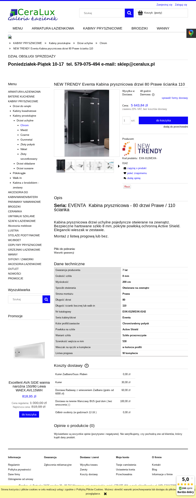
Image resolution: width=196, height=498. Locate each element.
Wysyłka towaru (89, 464)
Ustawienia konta (125, 469)
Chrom (24, 125)
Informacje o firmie (162, 474)
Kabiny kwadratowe (24, 110)
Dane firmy (14, 474)
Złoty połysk (27, 144)
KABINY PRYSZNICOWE (23, 101)
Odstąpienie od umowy (20, 479)
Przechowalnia (124, 474)
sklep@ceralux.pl (136, 64)
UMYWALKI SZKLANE (21, 216)
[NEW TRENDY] (142, 148)
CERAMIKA (15, 211)
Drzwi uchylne (25, 120)
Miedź (24, 130)
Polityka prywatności (19, 469)
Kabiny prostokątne (24, 115)
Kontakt (156, 464)
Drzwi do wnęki (22, 106)
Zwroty (83, 469)
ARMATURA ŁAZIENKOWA (24, 91)
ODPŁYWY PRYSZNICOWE (25, 244)
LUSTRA (13, 230)
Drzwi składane (26, 163)
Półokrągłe (19, 173)
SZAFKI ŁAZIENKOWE (22, 220)
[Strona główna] (33, 14)
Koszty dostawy (89, 474)
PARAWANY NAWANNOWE (24, 201)
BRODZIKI (14, 206)
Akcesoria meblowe (20, 225)
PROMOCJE (15, 278)
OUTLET (13, 268)
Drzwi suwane (25, 168)
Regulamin (14, 464)
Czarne (24, 134)
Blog (154, 469)
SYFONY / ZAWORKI (20, 259)
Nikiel (23, 149)
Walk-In (17, 177)
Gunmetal (26, 139)
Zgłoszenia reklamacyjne (58, 464)
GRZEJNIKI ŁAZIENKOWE (24, 249)
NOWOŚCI (14, 273)
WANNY (13, 254)
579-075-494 (87, 64)
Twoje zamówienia (126, 464)
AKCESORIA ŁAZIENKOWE (24, 264)
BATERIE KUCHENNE (21, 96)
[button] (119, 166)
